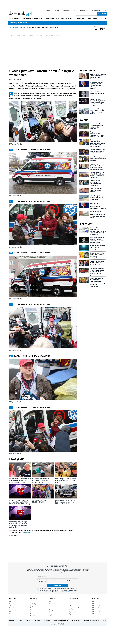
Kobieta (51, 602)
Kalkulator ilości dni (97, 604)
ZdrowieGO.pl (83, 10)
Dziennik (11, 35)
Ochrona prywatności (61, 621)
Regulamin (47, 621)
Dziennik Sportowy (54, 27)
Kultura (51, 616)
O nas (20, 621)
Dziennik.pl (33, 599)
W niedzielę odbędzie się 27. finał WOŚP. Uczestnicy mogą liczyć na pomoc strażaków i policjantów (19, 524)
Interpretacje (12, 612)
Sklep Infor (12, 614)
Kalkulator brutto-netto (98, 612)
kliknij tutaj (67, 591)
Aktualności (22, 23)
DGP (75, 10)
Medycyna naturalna (74, 608)
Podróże (32, 614)
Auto (31, 602)
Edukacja (51, 606)
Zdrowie (12, 23)
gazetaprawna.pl (96, 10)
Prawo (71, 602)
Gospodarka (33, 606)
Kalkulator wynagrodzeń (98, 614)
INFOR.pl (48, 10)
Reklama (28, 621)
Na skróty (12, 599)
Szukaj (103, 14)
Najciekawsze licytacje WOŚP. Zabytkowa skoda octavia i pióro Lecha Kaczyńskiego (66, 502)
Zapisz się (57, 585)
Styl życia (71, 614)
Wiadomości (33, 608)
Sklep (104, 10)
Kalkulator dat (95, 602)
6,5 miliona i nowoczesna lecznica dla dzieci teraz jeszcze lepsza (40, 480)
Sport (31, 610)
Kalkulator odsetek (97, 610)
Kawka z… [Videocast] (41, 27)
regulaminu (58, 580)
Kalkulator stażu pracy (98, 606)
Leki (70, 606)
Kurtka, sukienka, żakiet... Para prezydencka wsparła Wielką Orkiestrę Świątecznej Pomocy (19, 502)
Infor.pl (11, 602)
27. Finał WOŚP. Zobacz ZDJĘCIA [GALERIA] (40, 501)
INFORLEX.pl (66, 10)
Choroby (71, 610)
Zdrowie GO (30, 27)
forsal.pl (57, 10)
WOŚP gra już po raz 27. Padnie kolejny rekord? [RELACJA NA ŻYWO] (65, 480)
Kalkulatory (95, 599)
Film (50, 612)
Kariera (37, 621)
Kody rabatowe (53, 604)
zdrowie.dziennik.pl (20, 35)
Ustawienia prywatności (91, 621)
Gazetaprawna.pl (13, 604)
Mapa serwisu (76, 621)
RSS (104, 621)
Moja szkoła (52, 608)
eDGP (10, 606)
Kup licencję (28, 532)
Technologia (33, 604)
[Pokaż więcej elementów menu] (105, 18)
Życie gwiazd (52, 610)
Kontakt (11, 621)
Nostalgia (22, 27)
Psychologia (72, 612)
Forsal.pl (11, 608)
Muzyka (51, 614)
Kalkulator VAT (96, 608)
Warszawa (102, 27)
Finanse (71, 604)
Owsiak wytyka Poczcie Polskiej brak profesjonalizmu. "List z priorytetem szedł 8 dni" (20, 480)
